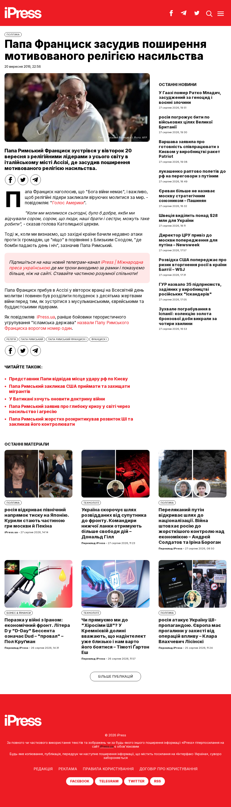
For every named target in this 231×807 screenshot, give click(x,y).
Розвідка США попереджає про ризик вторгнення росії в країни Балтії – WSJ (192, 264)
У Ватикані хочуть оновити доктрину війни (57, 399)
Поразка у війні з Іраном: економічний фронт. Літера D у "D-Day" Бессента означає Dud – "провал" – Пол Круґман (37, 630)
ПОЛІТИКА (13, 34)
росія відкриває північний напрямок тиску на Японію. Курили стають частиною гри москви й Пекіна (37, 518)
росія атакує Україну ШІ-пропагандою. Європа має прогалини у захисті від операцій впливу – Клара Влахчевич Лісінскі (190, 630)
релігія (11, 339)
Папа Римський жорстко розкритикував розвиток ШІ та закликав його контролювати (71, 421)
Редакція (43, 769)
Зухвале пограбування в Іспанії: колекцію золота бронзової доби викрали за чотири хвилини (188, 316)
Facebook (79, 781)
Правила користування (108, 769)
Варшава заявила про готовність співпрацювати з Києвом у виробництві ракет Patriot (189, 149)
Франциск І (99, 339)
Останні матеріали (27, 444)
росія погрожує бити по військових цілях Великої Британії (186, 122)
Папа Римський (32, 339)
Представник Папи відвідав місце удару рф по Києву (68, 378)
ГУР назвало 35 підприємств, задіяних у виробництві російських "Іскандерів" (190, 289)
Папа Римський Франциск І (67, 339)
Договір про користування (168, 769)
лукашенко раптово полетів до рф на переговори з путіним (192, 174)
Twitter (136, 781)
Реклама (67, 769)
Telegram (108, 781)
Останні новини (177, 84)
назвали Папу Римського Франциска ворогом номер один (67, 325)
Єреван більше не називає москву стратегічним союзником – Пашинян (187, 195)
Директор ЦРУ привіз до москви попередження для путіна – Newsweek (188, 240)
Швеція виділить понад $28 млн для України (188, 218)
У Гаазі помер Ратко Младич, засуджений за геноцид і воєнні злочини (190, 97)
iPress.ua (46, 317)
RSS (157, 781)
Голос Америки (68, 202)
